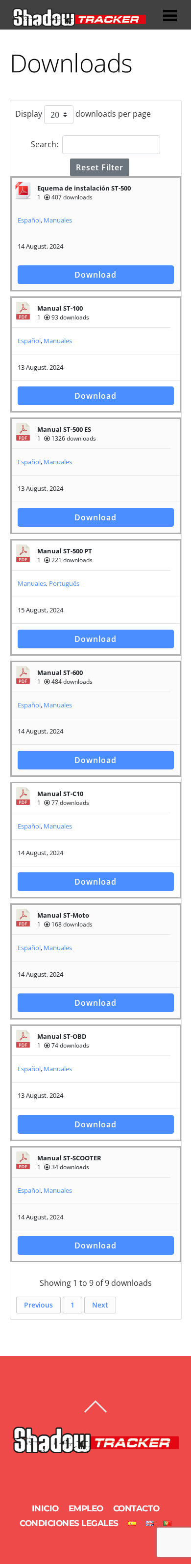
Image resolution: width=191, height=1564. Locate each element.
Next (100, 1304)
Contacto (136, 1508)
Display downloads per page (83, 113)
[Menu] (170, 15)
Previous (38, 1304)
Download (95, 274)
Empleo (86, 1508)
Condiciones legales (69, 1523)
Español (29, 220)
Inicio (45, 1508)
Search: (44, 144)
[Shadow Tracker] (79, 22)
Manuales (58, 220)
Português (64, 583)
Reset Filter (99, 167)
